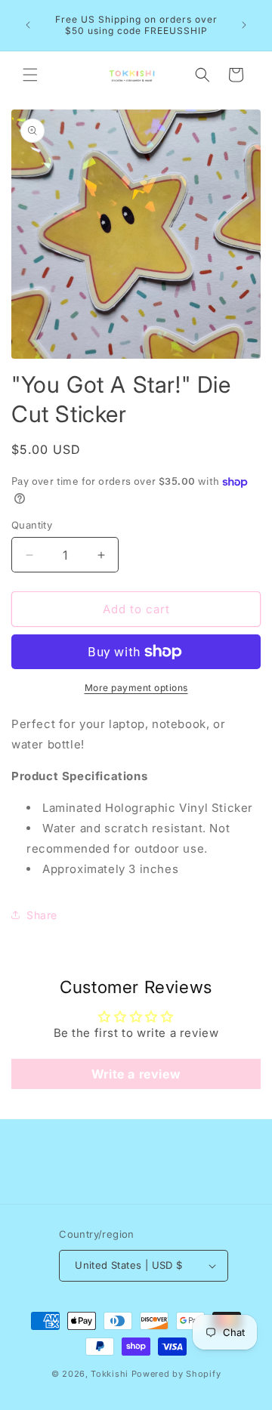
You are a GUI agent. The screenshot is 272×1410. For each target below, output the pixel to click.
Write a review (136, 1073)
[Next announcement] (244, 25)
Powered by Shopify (176, 1373)
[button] (30, 74)
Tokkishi (109, 1373)
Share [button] (41, 915)
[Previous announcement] (28, 25)
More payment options (136, 687)
